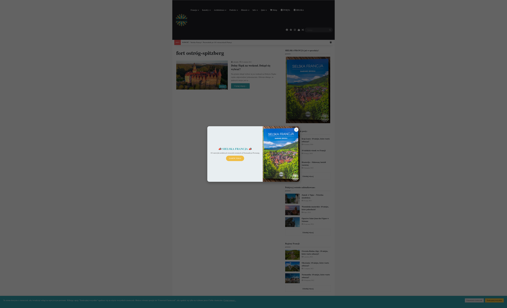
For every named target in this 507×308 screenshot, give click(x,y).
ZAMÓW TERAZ (235, 158)
